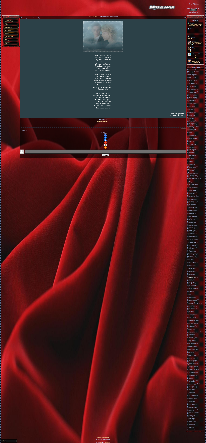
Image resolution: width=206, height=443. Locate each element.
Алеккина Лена (191, 77)
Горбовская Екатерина (193, 150)
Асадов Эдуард (191, 86)
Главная (89, 16)
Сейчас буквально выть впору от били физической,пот (194, 56)
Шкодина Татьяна (192, 416)
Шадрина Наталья (192, 407)
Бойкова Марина (191, 112)
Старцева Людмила (192, 357)
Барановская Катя (192, 98)
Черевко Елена (191, 401)
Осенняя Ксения (191, 292)
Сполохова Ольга (192, 355)
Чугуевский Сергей (192, 404)
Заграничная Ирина (192, 188)
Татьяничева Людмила (193, 369)
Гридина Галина (191, 155)
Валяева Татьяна (192, 124)
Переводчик (196, 4)
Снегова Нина (191, 344)
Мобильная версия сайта (193, 12)
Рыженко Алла (191, 328)
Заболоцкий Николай (192, 185)
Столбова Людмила (192, 358)
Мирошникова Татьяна (193, 273)
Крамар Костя (191, 228)
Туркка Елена (191, 378)
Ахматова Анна (191, 94)
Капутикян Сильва (192, 202)
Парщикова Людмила (192, 299)
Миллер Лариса (191, 271)
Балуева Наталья (192, 95)
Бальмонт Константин (192, 97)
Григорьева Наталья (192, 153)
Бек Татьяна (191, 106)
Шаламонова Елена (192, 409)
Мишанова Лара (191, 274)
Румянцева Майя (191, 326)
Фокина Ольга (191, 389)
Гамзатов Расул (191, 146)
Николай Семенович (192, 288)
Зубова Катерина (191, 195)
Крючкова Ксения (192, 234)
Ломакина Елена (191, 256)
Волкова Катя (191, 141)
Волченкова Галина (192, 144)
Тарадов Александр (192, 363)
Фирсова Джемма (192, 387)
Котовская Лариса (192, 225)
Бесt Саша (190, 110)
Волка (189, 140)
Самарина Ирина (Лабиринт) (194, 331)
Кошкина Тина (191, 227)
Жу (189, 181)
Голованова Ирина (192, 147)
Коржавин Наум (191, 219)
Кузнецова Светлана (192, 239)
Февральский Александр (193, 383)
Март (96, 16)
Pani (189, 294)
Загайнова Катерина (192, 187)
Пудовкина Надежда (192, 312)
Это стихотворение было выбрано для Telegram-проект (195, 43)
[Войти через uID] (105, 135)
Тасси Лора (190, 367)
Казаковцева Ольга (192, 201)
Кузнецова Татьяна (192, 240)
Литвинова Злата (191, 254)
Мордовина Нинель (27, 128)
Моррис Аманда (191, 280)
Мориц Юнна (191, 279)
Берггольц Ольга (191, 109)
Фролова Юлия (191, 390)
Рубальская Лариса (192, 323)
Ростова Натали (191, 321)
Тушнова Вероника (192, 380)
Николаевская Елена (192, 286)
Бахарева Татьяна (192, 103)
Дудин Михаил (191, 170)
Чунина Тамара (191, 406)
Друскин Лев (191, 169)
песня (189, 38)
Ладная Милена (191, 245)
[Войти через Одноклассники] (105, 147)
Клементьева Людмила (193, 211)
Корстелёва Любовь (192, 222)
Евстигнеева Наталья (192, 175)
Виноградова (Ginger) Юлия (194, 136)
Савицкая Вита (191, 329)
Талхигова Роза (191, 361)
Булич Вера (190, 118)
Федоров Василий (192, 386)
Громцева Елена (191, 156)
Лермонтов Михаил (192, 251)
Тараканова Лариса (192, 366)
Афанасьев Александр (193, 89)
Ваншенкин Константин (193, 126)
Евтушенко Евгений (192, 176)
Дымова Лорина (191, 172)
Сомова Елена (191, 352)
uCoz (101, 442)
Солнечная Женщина (192, 349)
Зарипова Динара (192, 190)
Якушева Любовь (192, 422)
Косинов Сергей (191, 224)
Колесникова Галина (192, 214)
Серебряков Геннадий (192, 335)
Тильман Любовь (191, 375)
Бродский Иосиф (191, 115)
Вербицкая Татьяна (192, 130)
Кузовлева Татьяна (192, 242)
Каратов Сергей (191, 204)
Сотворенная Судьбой (193, 354)
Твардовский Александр (193, 372)
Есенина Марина (191, 179)
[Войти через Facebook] (105, 140)
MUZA (42, 128)
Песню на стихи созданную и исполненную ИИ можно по (195, 25)
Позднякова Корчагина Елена (194, 303)
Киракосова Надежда (192, 208)
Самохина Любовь (192, 332)
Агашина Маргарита (192, 72)
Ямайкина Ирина (191, 424)
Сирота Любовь (191, 340)
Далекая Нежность (192, 162)
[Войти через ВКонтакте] (105, 137)
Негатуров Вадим (192, 285)
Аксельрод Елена (192, 75)
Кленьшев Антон (191, 213)
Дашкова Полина (191, 164)
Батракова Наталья (192, 100)
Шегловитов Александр (193, 412)
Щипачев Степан (191, 415)
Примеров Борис (191, 309)
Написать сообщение (193, 2)
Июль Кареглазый (192, 198)
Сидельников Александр (193, 338)
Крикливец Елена (191, 231)
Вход (193, 11)
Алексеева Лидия (192, 78)
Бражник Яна (191, 114)
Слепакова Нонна (192, 337)
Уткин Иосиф (191, 381)
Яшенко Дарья (191, 427)
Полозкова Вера (191, 305)
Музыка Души (191, 282)
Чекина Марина (191, 399)
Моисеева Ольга (191, 276)
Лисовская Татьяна (192, 253)
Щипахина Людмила (192, 413)
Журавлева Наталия (192, 184)
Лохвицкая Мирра (192, 257)
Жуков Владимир (191, 182)
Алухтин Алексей (191, 83)
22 (98, 16)
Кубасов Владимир (192, 236)
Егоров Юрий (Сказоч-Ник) (193, 178)
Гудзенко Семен (191, 158)
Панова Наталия (191, 297)
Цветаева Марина (192, 396)
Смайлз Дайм (191, 341)
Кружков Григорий (192, 233)
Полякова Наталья (192, 306)
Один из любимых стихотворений (195, 62)
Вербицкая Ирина (192, 129)
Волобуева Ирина (192, 143)
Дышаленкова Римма (192, 173)
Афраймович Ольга (192, 91)
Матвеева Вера (191, 265)
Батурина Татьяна (192, 101)
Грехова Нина (191, 152)
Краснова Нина (191, 230)
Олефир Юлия (191, 291)
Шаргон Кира (191, 410)
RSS (198, 8)
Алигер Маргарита (192, 81)
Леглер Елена (191, 248)
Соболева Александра (193, 347)
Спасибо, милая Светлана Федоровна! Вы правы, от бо (195, 49)
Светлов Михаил (191, 334)
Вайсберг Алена (191, 123)
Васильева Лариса (192, 127)
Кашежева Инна (191, 205)
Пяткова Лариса (191, 315)
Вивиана (190, 132)
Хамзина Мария (191, 392)
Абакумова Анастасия (193, 71)
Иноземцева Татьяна (192, 196)
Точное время (190, 4)
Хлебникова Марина (192, 393)
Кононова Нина (191, 221)
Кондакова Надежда (192, 216)
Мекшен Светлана (192, 268)
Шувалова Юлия (191, 419)
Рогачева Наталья (192, 318)
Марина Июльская (192, 263)
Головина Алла (191, 149)
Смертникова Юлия (192, 343)
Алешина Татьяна (192, 80)
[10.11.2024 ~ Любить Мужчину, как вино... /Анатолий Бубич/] (190, 29)
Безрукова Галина (192, 104)
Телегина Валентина (192, 373)
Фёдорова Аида (191, 384)
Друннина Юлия (191, 167)
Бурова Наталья (191, 120)
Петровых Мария (191, 308)
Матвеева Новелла (192, 266)
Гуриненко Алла (191, 159)
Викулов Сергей (191, 133)
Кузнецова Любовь (192, 237)
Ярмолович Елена (192, 425)
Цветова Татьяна (192, 398)
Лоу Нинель (190, 259)
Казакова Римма (191, 199)
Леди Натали (191, 250)
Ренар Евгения (191, 317)
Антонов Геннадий (192, 84)
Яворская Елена (191, 421)
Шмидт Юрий (191, 418)
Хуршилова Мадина (192, 395)
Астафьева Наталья (192, 88)
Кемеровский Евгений (192, 207)
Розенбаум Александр (193, 320)
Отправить (105, 155)
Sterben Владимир (192, 360)
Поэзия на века (191, 69)
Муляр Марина (191, 283)
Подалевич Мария (192, 302)
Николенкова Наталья (192, 289)
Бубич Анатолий (191, 117)
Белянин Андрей (191, 107)
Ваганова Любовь (192, 121)
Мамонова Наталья (192, 262)
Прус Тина (190, 311)
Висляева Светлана (192, 138)
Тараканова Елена (192, 364)
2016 (93, 16)
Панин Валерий (191, 295)
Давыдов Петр (191, 161)
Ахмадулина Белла (192, 92)
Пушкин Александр (192, 314)
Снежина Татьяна (192, 346)
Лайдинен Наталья (192, 247)
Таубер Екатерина (192, 370)
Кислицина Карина (192, 210)
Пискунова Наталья (192, 300)
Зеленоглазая (191, 193)
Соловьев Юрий (191, 351)
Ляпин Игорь (191, 260)
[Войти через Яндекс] (105, 142)
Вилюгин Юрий (191, 135)
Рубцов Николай (191, 325)
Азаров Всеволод (192, 74)
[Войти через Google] (105, 145)
